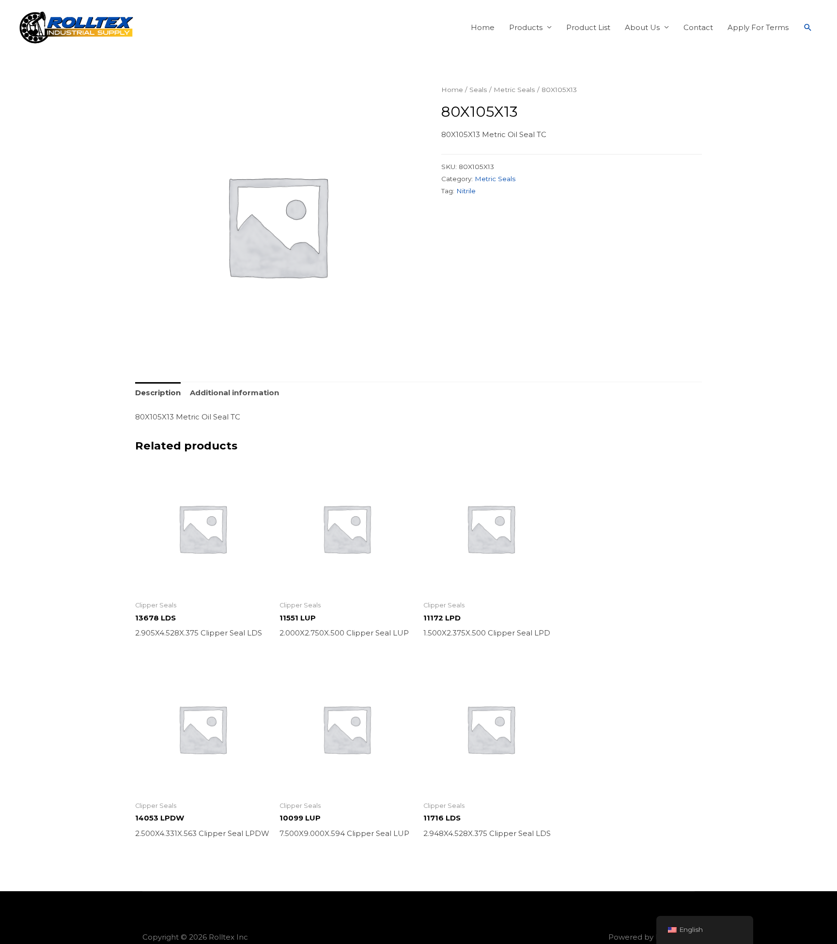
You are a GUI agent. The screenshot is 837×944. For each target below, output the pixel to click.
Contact (698, 27)
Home (483, 27)
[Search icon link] (808, 27)
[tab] (158, 392)
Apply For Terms (758, 27)
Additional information (234, 392)
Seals (478, 89)
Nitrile (466, 191)
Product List (588, 27)
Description (158, 392)
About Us (642, 27)
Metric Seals (514, 89)
